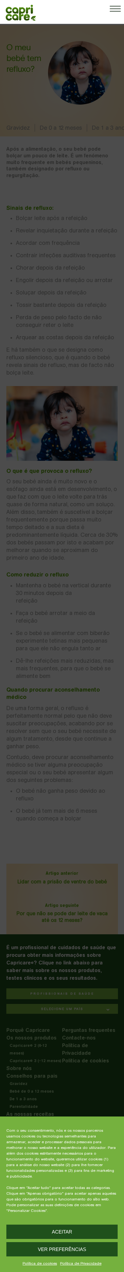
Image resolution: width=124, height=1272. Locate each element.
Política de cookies (40, 1263)
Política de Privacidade (80, 1263)
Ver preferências (62, 1249)
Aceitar (62, 1231)
